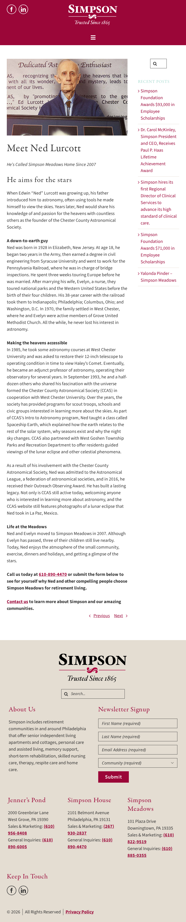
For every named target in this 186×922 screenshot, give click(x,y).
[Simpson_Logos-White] (93, 7)
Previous (101, 616)
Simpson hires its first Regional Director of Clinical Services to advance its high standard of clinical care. (159, 202)
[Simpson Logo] (93, 656)
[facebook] (11, 9)
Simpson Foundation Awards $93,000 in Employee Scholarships (158, 104)
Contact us (17, 602)
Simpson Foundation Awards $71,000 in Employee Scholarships (158, 248)
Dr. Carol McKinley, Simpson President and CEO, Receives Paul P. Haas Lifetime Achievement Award (158, 150)
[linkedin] (23, 9)
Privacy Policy (80, 912)
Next (118, 616)
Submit (113, 777)
